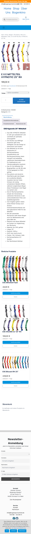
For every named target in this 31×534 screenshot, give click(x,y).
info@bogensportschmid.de (10, 4)
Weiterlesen (22, 530)
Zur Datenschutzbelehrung (19, 528)
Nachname (4, 464)
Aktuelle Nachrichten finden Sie (15, 1)
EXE (9, 36)
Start (2, 34)
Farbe (3, 93)
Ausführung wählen (15, 293)
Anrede (3, 451)
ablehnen (13, 530)
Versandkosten (12, 85)
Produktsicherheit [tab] (9, 123)
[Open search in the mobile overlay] (10, 19)
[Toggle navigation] (3, 27)
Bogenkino (18, 12)
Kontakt (15, 507)
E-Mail (3, 471)
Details (15, 296)
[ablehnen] (29, 527)
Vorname (3, 458)
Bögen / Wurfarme (14, 34)
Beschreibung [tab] (7, 117)
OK (7, 530)
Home (7, 8)
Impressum (15, 509)
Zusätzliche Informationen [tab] (11, 120)
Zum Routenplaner (15, 499)
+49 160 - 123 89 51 (23, 4)
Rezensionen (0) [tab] (21, 123)
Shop (16, 8)
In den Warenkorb (21, 100)
